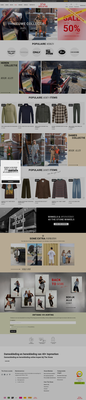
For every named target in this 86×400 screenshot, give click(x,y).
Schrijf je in (10, 181)
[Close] (18, 162)
